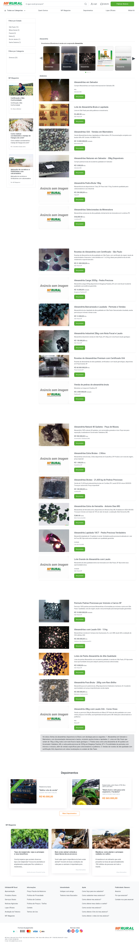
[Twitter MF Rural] (77, 931)
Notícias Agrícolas (11, 904)
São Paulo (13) (13, 27)
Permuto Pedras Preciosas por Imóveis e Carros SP (97, 603)
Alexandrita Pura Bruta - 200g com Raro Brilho (95, 682)
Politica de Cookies (34, 899)
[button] (85, 4)
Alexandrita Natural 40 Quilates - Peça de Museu (96, 427)
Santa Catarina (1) (15, 42)
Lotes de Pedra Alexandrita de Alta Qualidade (95, 656)
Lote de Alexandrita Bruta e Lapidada (91, 107)
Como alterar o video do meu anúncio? (95, 916)
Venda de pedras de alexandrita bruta (91, 384)
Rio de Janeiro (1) (14, 39)
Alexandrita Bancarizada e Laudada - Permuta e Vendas (100, 307)
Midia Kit (131, 10)
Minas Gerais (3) (14, 30)
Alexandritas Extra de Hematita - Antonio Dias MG (97, 506)
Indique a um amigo (67, 891)
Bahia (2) (12, 36)
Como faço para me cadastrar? (93, 891)
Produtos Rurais (10, 895)
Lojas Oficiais (110, 10)
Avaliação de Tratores (12, 912)
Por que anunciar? (121, 895)
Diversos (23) (13, 57)
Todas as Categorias (15, 10)
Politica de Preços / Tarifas (37, 904)
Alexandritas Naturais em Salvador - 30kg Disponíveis (99, 158)
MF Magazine (66, 10)
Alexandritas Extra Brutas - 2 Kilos (90, 453)
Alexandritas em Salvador (86, 82)
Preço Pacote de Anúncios (36, 891)
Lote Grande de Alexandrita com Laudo (92, 559)
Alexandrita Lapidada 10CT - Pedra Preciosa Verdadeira (100, 532)
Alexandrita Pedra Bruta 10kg (87, 183)
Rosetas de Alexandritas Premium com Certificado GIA (99, 358)
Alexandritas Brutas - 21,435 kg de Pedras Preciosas (98, 480)
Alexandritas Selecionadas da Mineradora (93, 209)
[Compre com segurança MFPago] (8, 931)
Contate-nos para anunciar (124, 899)
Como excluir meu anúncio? (91, 908)
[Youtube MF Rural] (73, 931)
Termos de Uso (32, 912)
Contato (29, 908)
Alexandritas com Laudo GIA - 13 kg (90, 629)
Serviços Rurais (10, 899)
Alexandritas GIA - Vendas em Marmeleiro (93, 132)
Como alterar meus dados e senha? (94, 904)
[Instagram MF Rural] (81, 931)
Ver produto (79, 96)
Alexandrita (44, 39)
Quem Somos (43, 10)
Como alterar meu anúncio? (91, 899)
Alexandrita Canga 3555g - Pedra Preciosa (93, 280)
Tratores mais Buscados (68, 895)
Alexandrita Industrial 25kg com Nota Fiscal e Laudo (98, 333)
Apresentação (10, 891)
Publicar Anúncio (122, 4)
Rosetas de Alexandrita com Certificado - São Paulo (98, 252)
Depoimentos (88, 10)
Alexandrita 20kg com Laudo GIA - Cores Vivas (95, 709)
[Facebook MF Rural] (69, 931)
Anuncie (118, 891)
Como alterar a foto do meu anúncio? (95, 912)
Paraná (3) (12, 33)
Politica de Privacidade (35, 895)
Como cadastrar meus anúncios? (93, 895)
